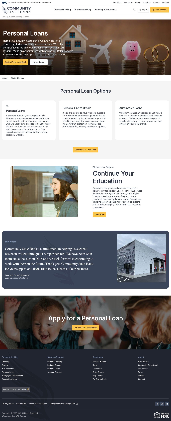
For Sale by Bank (99, 379)
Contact (165, 2)
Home (4, 17)
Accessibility (21, 404)
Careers (156, 2)
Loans (4, 78)
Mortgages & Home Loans (12, 376)
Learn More (99, 214)
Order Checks (98, 372)
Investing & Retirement (105, 9)
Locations (117, 2)
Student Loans (17, 78)
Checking (6, 362)
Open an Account (159, 10)
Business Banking (83, 9)
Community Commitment (148, 365)
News (140, 372)
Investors (147, 2)
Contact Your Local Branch (85, 328)
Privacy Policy (8, 404)
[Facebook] (157, 404)
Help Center (98, 376)
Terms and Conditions (38, 404)
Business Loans (53, 369)
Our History (143, 369)
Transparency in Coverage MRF (62, 404)
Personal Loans (8, 372)
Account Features (9, 379)
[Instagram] (162, 404)
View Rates (39, 62)
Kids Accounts (8, 369)
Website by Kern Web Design (14, 416)
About (137, 2)
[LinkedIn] (167, 404)
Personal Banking (63, 9)
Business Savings (54, 365)
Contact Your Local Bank (15, 62)
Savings (5, 365)
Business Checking (55, 362)
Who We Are (143, 362)
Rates (95, 365)
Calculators (97, 369)
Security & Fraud (99, 362)
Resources (128, 2)
